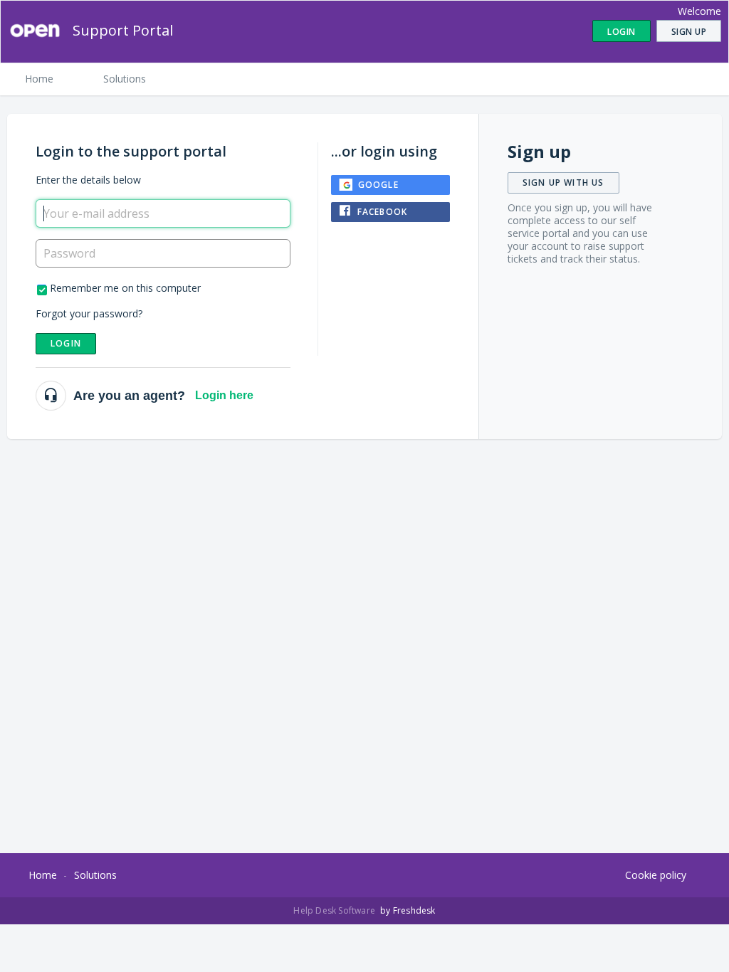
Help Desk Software (335, 910)
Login (66, 343)
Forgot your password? (89, 313)
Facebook (382, 212)
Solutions (124, 78)
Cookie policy (655, 875)
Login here (224, 395)
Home (39, 78)
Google (378, 185)
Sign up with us (563, 182)
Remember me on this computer (125, 288)
